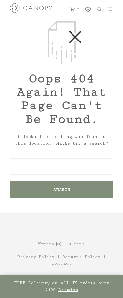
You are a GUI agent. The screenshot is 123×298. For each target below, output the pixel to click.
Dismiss (68, 289)
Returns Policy (81, 257)
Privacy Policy (35, 257)
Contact (61, 263)
